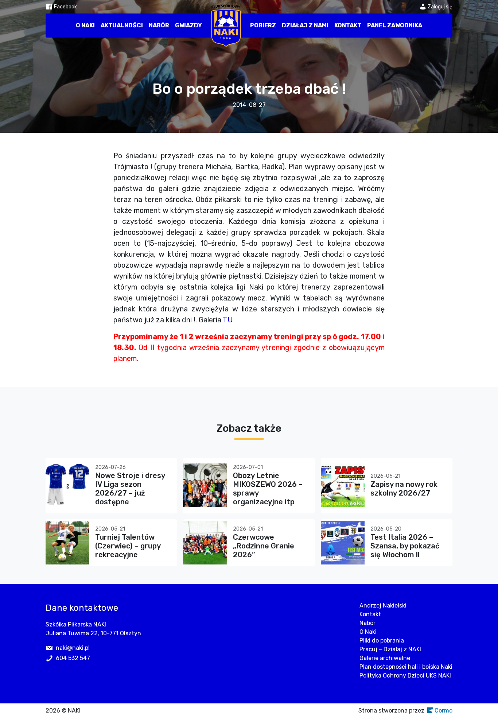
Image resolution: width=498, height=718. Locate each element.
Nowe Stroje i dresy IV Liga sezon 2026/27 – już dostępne (130, 488)
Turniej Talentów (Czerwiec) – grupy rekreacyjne (127, 546)
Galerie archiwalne (384, 658)
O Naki (85, 25)
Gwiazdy (188, 25)
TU (228, 319)
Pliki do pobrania (381, 640)
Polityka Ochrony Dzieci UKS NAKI (405, 675)
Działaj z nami (305, 25)
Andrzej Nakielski (382, 605)
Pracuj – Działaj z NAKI (390, 649)
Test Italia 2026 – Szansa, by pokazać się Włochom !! (404, 546)
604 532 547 (73, 658)
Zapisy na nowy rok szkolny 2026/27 (403, 488)
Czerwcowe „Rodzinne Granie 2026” (263, 546)
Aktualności (122, 25)
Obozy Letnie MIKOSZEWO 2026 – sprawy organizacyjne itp (268, 488)
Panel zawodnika (394, 25)
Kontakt (347, 25)
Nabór (159, 25)
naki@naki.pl (73, 647)
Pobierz (263, 25)
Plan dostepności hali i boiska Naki (405, 666)
